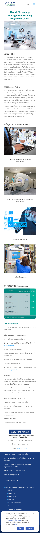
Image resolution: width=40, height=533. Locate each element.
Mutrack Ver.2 (12, 493)
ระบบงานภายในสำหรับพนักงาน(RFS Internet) (19, 487)
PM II (10, 490)
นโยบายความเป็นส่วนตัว (13, 520)
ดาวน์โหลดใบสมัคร (20, 432)
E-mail (10, 506)
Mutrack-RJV (12, 496)
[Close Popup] (33, 513)
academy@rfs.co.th (9, 345)
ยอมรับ (30, 528)
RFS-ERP (11, 499)
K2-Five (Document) (14, 503)
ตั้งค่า (15, 524)
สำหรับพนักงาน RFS (11, 481)
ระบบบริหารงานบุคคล (15, 509)
